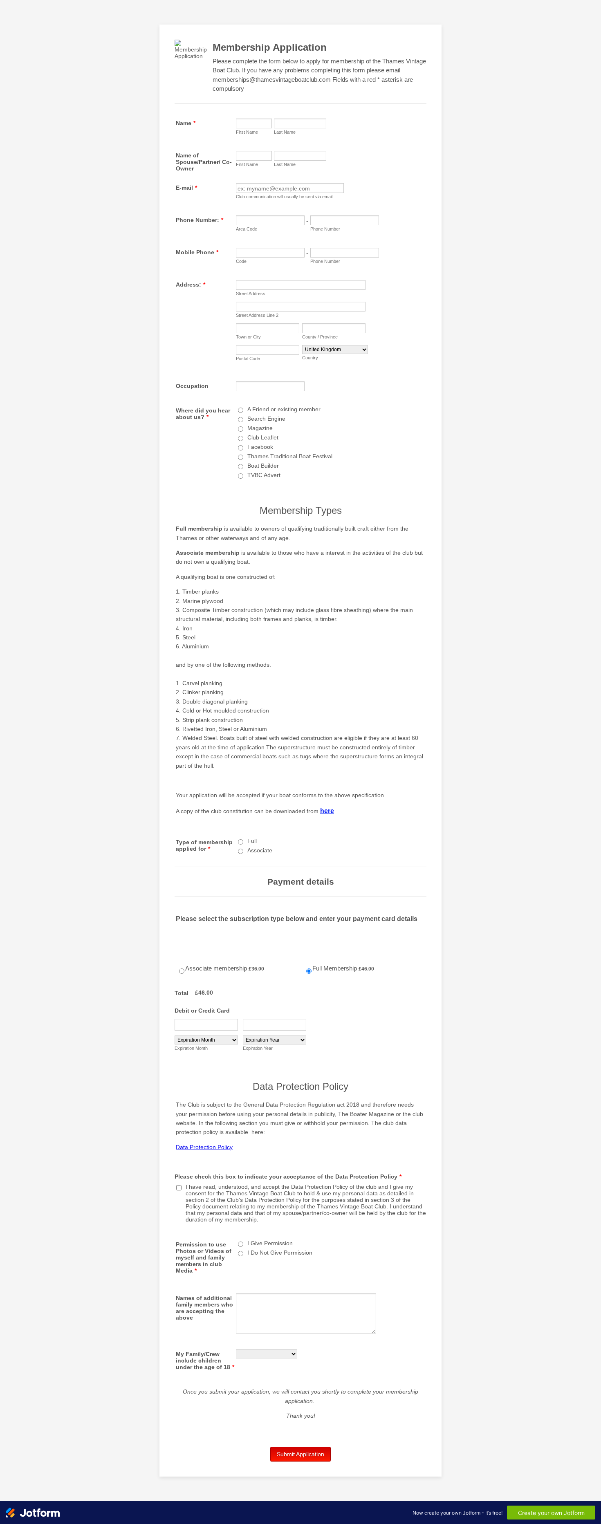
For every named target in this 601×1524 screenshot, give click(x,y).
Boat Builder (263, 465)
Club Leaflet (262, 437)
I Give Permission (270, 1243)
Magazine (260, 428)
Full (252, 841)
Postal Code (248, 358)
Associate (259, 850)
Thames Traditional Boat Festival (289, 456)
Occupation (192, 386)
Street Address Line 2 (257, 315)
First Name (247, 132)
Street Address (250, 293)
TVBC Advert (263, 475)
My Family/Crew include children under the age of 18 (205, 1360)
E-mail (186, 187)
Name (185, 123)
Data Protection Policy (204, 1147)
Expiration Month (191, 1048)
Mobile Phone (197, 252)
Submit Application (300, 1454)
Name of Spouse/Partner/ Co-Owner (204, 162)
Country (310, 357)
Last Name (285, 132)
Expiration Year (258, 1048)
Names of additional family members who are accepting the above (204, 1308)
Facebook (260, 447)
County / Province (320, 336)
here (327, 810)
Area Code (246, 228)
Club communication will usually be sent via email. (285, 196)
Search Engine (266, 418)
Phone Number (325, 228)
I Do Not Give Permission (279, 1252)
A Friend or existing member (284, 409)
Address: (190, 284)
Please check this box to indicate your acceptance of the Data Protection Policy (288, 1176)
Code (241, 261)
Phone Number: (199, 220)
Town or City (248, 336)
